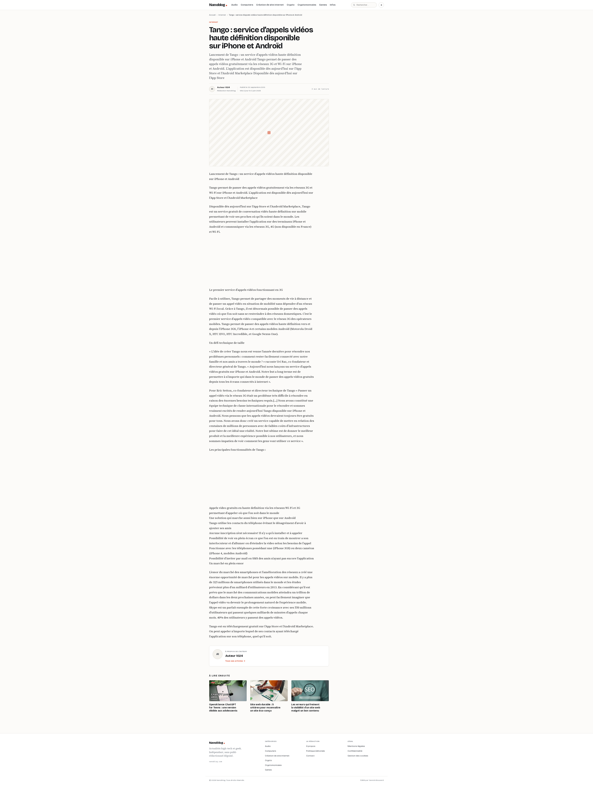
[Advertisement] (261, 260)
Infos (332, 5)
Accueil (212, 15)
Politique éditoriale (315, 751)
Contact (310, 755)
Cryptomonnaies (307, 5)
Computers (247, 5)
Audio (234, 5)
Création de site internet (270, 5)
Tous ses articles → (235, 661)
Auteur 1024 (223, 87)
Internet (222, 15)
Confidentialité (355, 751)
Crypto (290, 5)
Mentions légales (356, 746)
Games (323, 5)
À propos (310, 746)
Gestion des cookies (358, 755)
